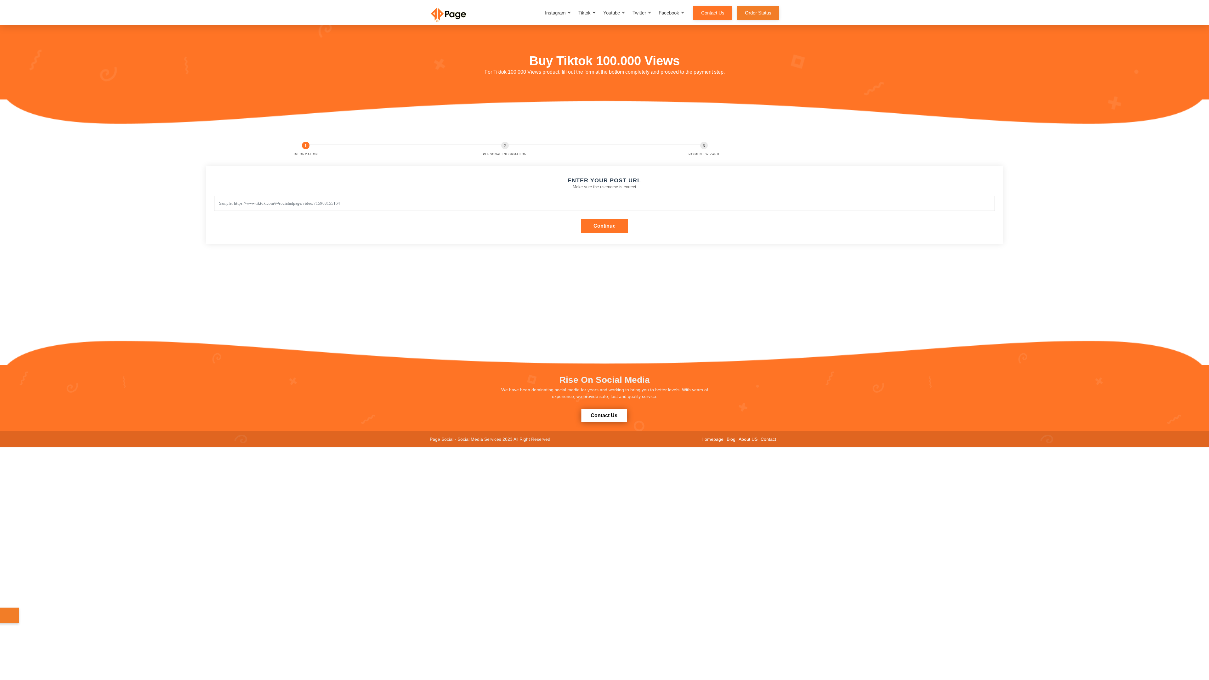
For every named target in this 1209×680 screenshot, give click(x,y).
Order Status (758, 12)
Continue (604, 226)
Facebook (669, 12)
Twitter (639, 12)
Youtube (611, 12)
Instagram (555, 12)
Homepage (712, 439)
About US (748, 439)
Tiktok (584, 12)
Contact (768, 439)
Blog (731, 439)
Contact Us (712, 12)
